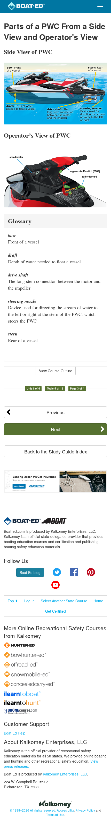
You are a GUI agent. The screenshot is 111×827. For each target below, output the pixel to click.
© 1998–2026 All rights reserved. (33, 810)
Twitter (57, 572)
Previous (55, 412)
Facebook (74, 572)
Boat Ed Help (14, 733)
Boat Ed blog (30, 572)
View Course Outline (55, 370)
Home (98, 600)
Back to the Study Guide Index (55, 451)
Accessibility (65, 810)
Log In (29, 600)
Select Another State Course (64, 600)
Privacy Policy (85, 810)
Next (55, 429)
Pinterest (91, 572)
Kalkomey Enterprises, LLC (65, 774)
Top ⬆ (13, 600)
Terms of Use (55, 814)
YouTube (55, 585)
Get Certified (55, 611)
